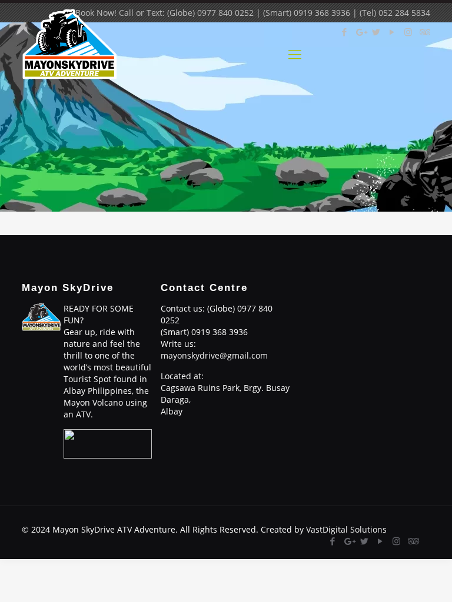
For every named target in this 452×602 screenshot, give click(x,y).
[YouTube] (380, 541)
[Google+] (349, 541)
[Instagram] (396, 541)
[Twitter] (364, 541)
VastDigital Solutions (346, 529)
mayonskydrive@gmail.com (214, 355)
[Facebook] (333, 541)
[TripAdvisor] (412, 541)
